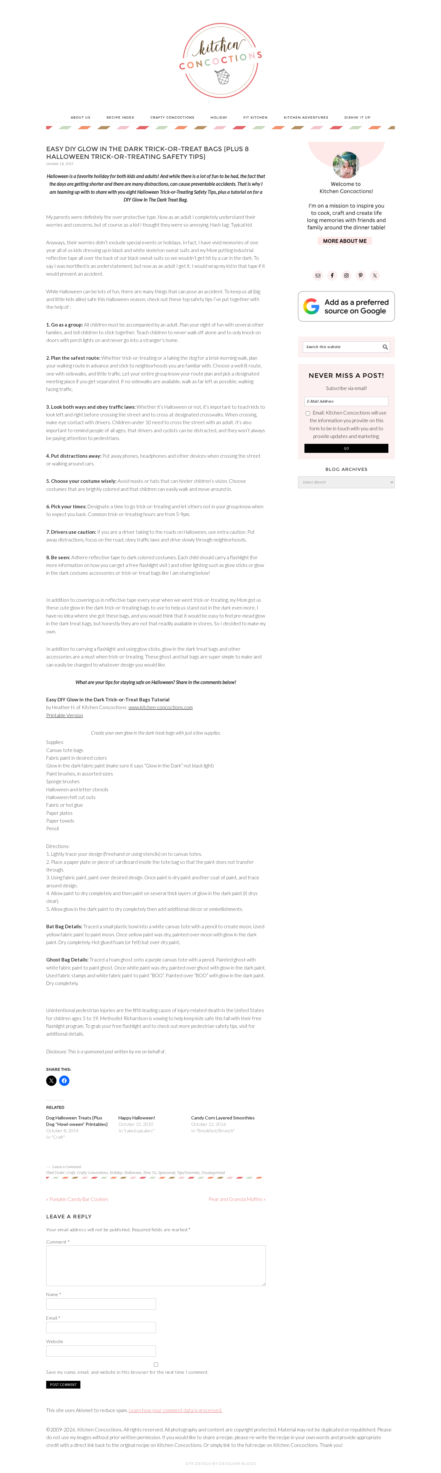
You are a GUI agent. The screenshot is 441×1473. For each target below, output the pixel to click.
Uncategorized (213, 1173)
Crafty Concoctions (92, 1173)
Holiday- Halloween (125, 1173)
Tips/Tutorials (188, 1173)
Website (55, 1341)
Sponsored (166, 1173)
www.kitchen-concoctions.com (160, 707)
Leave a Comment (66, 1167)
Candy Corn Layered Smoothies (223, 1117)
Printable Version (64, 715)
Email (53, 1318)
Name (53, 1294)
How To (149, 1173)
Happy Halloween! (136, 1117)
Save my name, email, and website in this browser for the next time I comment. (127, 1372)
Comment (58, 1241)
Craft (71, 1173)
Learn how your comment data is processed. (175, 1410)
